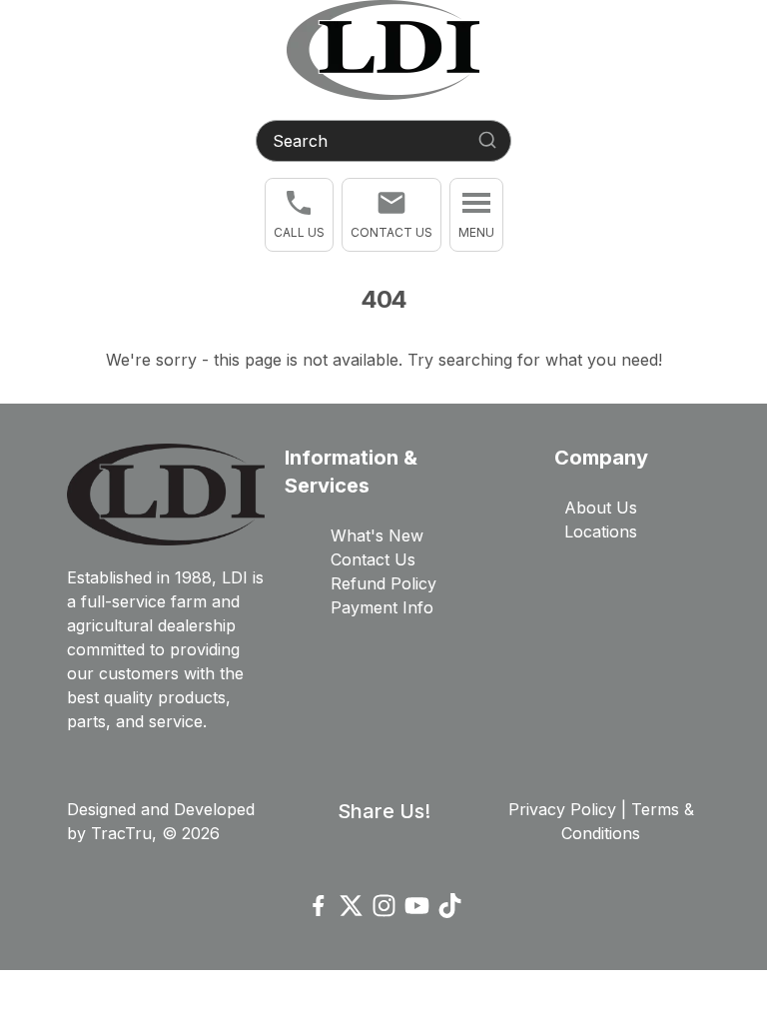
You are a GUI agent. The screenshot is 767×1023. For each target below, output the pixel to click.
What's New (377, 535)
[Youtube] (416, 905)
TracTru (121, 833)
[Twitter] (351, 905)
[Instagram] (384, 905)
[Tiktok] (449, 905)
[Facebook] (318, 905)
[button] (299, 215)
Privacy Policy (562, 809)
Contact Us (373, 559)
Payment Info (382, 607)
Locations (600, 531)
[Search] (487, 140)
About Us (600, 507)
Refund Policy (383, 583)
